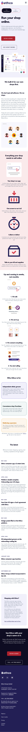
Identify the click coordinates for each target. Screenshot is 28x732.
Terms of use (4, 702)
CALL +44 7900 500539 (14, 662)
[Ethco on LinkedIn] (7, 678)
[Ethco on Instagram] (12, 678)
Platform (3, 714)
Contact (3, 723)
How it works (4, 717)
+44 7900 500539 (8, 698)
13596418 (10, 694)
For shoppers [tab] (15, 10)
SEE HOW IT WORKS (9, 47)
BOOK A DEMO (8, 38)
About (2, 725)
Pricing (3, 720)
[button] (26, 3)
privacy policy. (13, 702)
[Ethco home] (7, 3)
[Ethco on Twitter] (2, 678)
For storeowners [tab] (7, 10)
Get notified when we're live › (12, 621)
